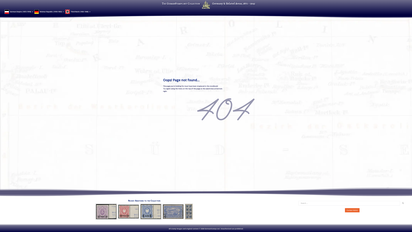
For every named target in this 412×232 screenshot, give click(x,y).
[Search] (403, 203)
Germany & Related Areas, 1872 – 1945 (233, 3)
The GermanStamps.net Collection (181, 3)
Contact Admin (352, 210)
